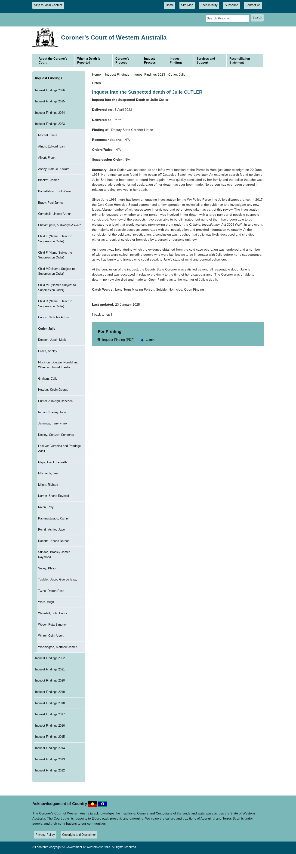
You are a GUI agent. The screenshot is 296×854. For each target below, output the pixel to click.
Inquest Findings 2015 (50, 736)
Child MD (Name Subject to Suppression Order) (56, 271)
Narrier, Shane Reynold (53, 496)
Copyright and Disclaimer (79, 834)
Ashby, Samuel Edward (53, 169)
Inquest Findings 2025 (50, 101)
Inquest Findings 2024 (50, 112)
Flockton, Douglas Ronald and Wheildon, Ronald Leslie (58, 365)
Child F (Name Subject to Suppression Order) (55, 255)
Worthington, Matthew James (57, 647)
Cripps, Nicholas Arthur (53, 317)
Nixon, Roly (46, 507)
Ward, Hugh (46, 602)
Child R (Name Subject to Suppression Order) (55, 303)
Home (170, 5)
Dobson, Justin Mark (52, 339)
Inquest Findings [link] (176, 60)
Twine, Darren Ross (51, 591)
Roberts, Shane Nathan (53, 541)
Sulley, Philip (47, 568)
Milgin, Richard (48, 484)
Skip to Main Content (48, 5)
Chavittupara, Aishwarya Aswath (59, 225)
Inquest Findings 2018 (50, 703)
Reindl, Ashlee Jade (51, 529)
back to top (102, 314)
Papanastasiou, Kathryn (54, 518)
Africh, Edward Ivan (51, 146)
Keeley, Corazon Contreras (56, 434)
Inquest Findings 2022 (50, 658)
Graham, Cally (47, 378)
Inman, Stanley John (52, 412)
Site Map (187, 5)
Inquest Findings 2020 (50, 680)
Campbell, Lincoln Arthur (54, 213)
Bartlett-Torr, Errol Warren (55, 191)
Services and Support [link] (206, 60)
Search (257, 17)
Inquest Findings (48, 78)
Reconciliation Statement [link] (239, 60)
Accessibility (209, 5)
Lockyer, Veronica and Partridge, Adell (60, 448)
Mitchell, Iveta (47, 135)
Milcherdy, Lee (48, 473)
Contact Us (253, 5)
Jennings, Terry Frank (52, 423)
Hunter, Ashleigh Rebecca (55, 401)
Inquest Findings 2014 (50, 748)
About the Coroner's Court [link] (53, 60)
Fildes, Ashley (47, 351)
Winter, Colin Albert (51, 635)
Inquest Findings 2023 (50, 124)
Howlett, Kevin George (53, 389)
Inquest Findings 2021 (50, 669)
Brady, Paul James (51, 202)
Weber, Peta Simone (52, 624)
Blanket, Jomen (48, 180)
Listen (149, 339)
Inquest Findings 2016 (50, 725)
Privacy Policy (45, 834)
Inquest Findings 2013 (50, 759)
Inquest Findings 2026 (50, 90)
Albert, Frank (47, 157)
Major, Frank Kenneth (52, 462)
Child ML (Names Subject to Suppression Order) (57, 287)
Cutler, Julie (46, 328)
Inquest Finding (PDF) (116, 339)
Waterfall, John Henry (52, 613)
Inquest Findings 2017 (50, 714)
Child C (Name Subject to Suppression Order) (55, 238)
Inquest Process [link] (150, 60)
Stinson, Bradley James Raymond (54, 554)
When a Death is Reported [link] (88, 60)
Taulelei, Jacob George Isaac (57, 579)
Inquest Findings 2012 (50, 770)
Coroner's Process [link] (122, 60)
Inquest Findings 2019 (50, 692)
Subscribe (231, 5)
